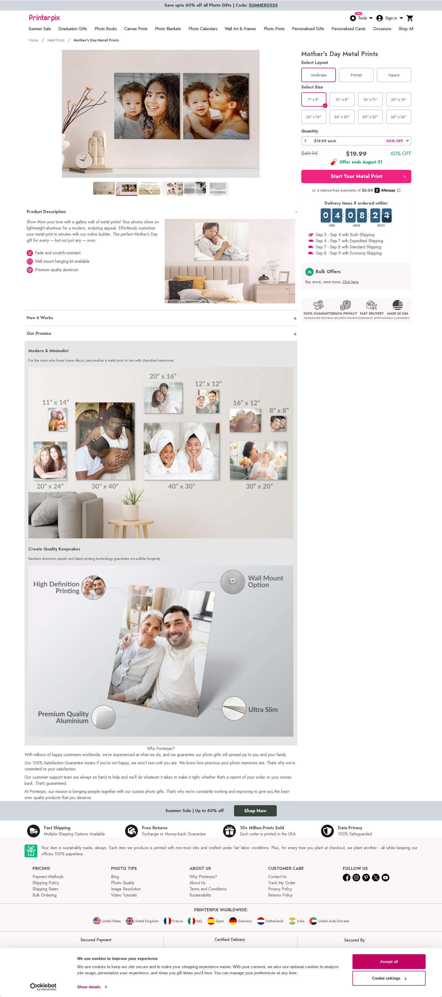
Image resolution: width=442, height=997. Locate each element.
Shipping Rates (45, 889)
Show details (89, 987)
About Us (197, 883)
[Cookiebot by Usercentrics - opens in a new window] (43, 987)
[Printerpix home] (44, 18)
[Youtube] (385, 877)
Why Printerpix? (203, 877)
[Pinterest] (366, 877)
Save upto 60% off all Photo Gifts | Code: (221, 5)
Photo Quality (122, 883)
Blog (115, 877)
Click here (350, 282)
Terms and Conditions (208, 889)
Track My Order (281, 883)
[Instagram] (356, 877)
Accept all (389, 961)
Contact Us (277, 877)
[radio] (318, 75)
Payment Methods (47, 877)
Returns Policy (280, 895)
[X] (376, 877)
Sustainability (200, 895)
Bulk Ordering (44, 895)
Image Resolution (126, 889)
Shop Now (255, 810)
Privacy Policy (280, 889)
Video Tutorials (124, 895)
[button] (356, 141)
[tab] (104, 188)
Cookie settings (386, 978)
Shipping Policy (45, 883)
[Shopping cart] (410, 18)
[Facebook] (346, 877)
